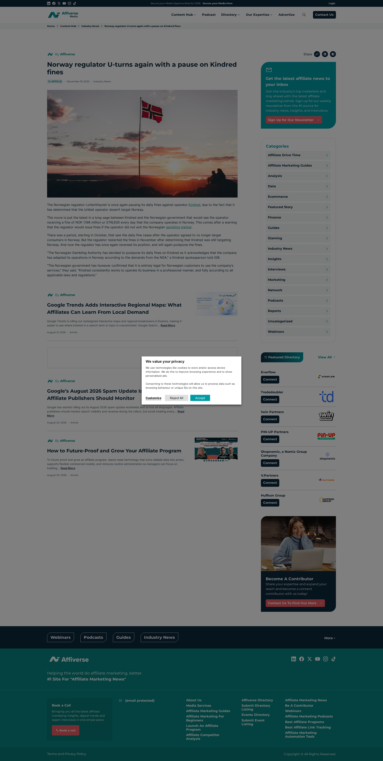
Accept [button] (200, 398)
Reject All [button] (176, 398)
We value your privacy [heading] (165, 361)
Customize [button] (153, 398)
